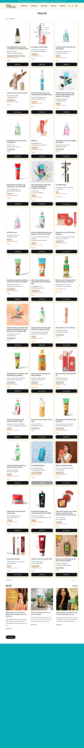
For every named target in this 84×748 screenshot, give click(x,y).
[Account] (73, 6)
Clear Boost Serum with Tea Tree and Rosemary (17, 141)
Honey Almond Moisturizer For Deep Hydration (40, 374)
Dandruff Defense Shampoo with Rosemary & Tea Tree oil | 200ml (41, 233)
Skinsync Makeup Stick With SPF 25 (66, 374)
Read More (11, 637)
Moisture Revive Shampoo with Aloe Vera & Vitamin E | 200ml (41, 328)
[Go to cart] (76, 6)
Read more (9, 628)
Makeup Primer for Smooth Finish (41, 559)
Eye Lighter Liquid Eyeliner (39, 47)
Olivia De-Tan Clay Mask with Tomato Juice (16, 512)
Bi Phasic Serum (12, 232)
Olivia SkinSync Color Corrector (65, 328)
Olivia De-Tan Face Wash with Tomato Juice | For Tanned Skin (16, 185)
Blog (9, 585)
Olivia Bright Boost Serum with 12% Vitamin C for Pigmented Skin (17, 48)
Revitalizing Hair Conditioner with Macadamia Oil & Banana (17, 374)
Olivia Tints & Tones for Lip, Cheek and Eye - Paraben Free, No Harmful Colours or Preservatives (66, 513)
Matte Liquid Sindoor (13, 559)
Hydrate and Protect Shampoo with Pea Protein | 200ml (16, 466)
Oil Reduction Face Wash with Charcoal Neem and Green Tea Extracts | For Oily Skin (65, 94)
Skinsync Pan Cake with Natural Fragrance (65, 233)
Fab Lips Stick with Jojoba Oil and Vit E (41, 420)
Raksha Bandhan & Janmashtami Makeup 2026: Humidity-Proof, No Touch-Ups (16, 614)
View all (75, 586)
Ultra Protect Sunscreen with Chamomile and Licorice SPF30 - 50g (41, 281)
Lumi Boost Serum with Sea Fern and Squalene (66, 48)
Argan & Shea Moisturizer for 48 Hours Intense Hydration (66, 560)
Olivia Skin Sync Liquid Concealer (17, 93)
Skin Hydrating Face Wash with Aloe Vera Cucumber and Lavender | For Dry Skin (41, 186)
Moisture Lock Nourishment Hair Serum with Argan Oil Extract (66, 281)
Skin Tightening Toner (38, 465)
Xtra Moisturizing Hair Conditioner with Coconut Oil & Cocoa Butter (17, 281)
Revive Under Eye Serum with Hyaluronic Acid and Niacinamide (41, 93)
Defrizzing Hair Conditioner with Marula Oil (66, 420)
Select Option (17, 112)
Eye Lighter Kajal (61, 185)
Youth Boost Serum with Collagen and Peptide (66, 141)
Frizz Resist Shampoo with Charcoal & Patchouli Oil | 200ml (41, 512)
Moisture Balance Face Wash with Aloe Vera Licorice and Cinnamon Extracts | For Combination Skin (17, 329)
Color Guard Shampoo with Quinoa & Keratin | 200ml (15, 420)
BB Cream (34, 140)
